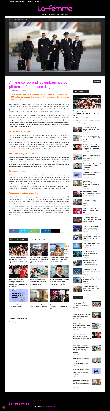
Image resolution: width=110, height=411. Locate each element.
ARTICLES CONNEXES (18, 240)
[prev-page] (10, 312)
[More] (62, 231)
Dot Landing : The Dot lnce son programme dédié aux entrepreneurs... (91, 174)
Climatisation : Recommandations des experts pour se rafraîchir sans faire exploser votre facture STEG (39, 304)
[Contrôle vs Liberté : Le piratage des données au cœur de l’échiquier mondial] (77, 271)
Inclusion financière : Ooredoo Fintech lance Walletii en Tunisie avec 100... (91, 156)
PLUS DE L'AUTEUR (37, 240)
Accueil (44, 14)
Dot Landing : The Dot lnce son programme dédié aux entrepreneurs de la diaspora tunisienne (18, 304)
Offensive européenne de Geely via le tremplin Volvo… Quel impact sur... (92, 279)
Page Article (64, 14)
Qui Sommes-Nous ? (54, 14)
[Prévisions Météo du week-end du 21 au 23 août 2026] (77, 246)
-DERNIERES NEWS (18, 20)
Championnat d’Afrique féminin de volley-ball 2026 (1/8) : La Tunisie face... (86, 113)
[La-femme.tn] (55, 8)
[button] (99, 15)
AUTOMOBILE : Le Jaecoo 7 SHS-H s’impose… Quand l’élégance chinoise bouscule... (91, 262)
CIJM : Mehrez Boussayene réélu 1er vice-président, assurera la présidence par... (91, 228)
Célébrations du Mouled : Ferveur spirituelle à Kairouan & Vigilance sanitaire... (92, 219)
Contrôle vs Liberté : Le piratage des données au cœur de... (91, 271)
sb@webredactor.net (49, 406)
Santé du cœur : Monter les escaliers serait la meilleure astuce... (91, 202)
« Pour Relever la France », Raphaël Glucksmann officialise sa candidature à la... (92, 193)
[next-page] (13, 312)
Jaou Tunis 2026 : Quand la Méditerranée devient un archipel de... (90, 253)
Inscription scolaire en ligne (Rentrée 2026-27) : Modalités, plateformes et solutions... (91, 236)
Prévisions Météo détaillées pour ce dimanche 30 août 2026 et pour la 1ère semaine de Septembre (59, 259)
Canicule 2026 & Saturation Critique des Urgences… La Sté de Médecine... (91, 129)
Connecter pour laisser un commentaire (20, 322)
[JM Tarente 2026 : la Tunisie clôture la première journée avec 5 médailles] (77, 211)
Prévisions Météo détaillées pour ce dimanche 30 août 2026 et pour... (92, 137)
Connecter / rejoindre (34, 1)
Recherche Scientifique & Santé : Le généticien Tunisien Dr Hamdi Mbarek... (92, 165)
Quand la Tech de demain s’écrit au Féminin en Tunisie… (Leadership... (91, 288)
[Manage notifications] (3, 407)
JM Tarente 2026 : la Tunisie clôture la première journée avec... (91, 210)
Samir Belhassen (15, 90)
